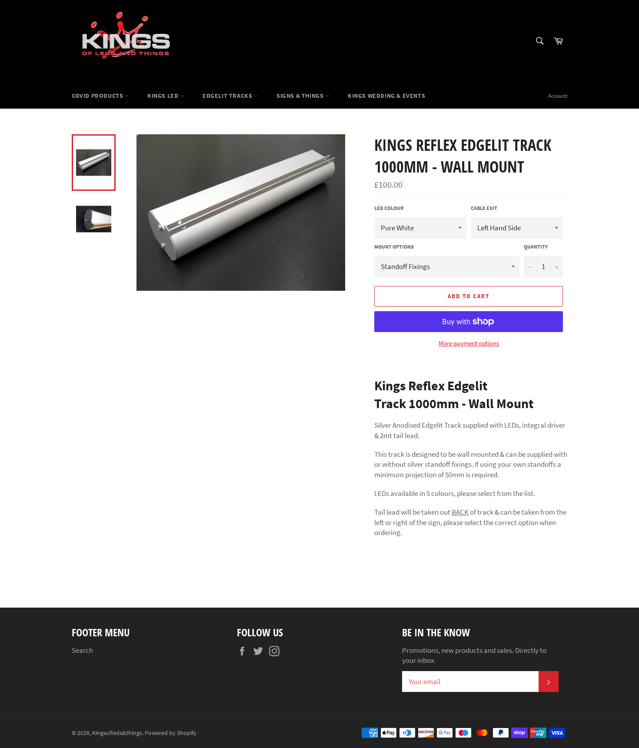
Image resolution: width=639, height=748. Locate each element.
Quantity (536, 246)
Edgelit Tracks (228, 96)
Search (82, 650)
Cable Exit (484, 208)
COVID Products (98, 96)
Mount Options (394, 246)
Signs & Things (300, 96)
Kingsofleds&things (117, 733)
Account (557, 96)
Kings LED (163, 96)
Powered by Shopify (170, 733)
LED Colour (388, 208)
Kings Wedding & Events (386, 96)
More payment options (469, 343)
